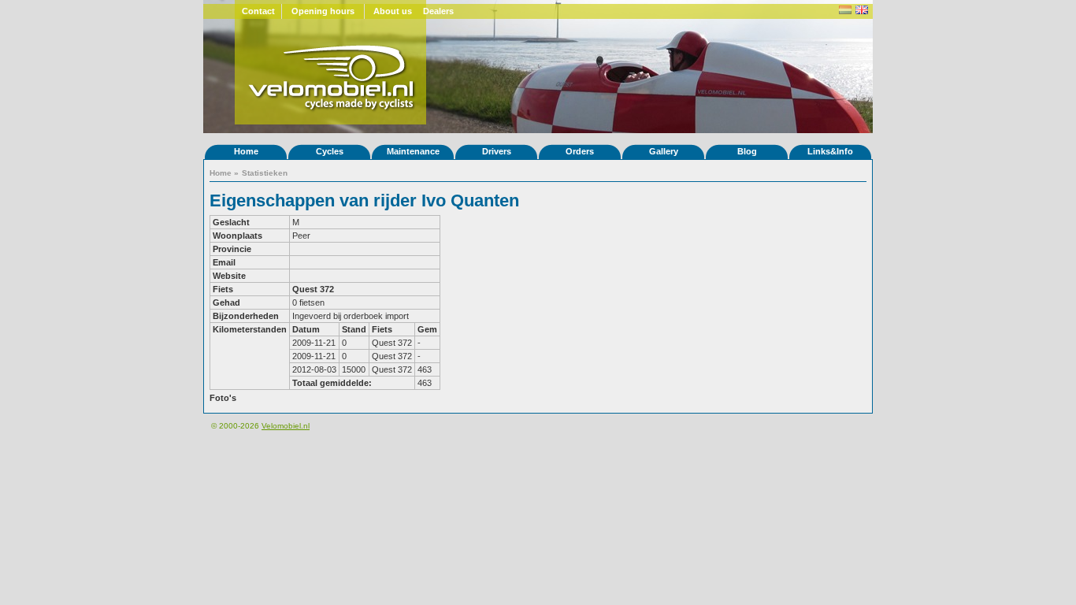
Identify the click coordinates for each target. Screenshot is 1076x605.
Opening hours (322, 11)
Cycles (329, 151)
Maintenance (413, 151)
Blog (747, 151)
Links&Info (830, 151)
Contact (258, 11)
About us (392, 11)
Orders (580, 151)
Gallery (663, 151)
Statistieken (265, 173)
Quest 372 (313, 289)
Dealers (438, 11)
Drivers (496, 151)
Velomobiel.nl (286, 425)
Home (246, 151)
